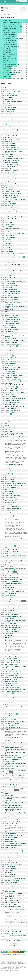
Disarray (12, 357)
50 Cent (6, 773)
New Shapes (16, 302)
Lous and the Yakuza (9, 514)
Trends (3, 1)
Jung (6, 329)
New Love (11, 896)
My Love (18, 164)
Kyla (16, 781)
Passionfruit (11, 491)
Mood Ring (10, 331)
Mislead (12, 489)
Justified (15, 849)
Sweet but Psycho (14, 178)
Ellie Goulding (12, 895)
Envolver (10, 571)
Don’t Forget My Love (14, 44)
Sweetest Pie (22, 864)
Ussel (6, 137)
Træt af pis (14, 933)
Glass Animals (8, 264)
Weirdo (10, 20)
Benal (6, 473)
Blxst (13, 558)
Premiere (15, 571)
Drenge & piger (14, 162)
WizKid (13, 781)
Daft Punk (7, 802)
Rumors (10, 115)
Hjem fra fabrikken (17, 323)
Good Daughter (12, 713)
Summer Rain (14, 837)
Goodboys (14, 122)
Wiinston (6, 367)
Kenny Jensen (15, 737)
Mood (19, 379)
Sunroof (14, 32)
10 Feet (8, 62)
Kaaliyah (6, 566)
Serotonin (12, 866)
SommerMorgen (8, 383)
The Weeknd (13, 485)
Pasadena (15, 904)
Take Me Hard (12, 481)
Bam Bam (21, 38)
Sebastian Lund (11, 650)
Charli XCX (5, 40)
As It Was (13, 172)
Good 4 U (14, 338)
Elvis (9, 927)
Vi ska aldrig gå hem (16, 677)
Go (10, 365)
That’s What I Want (12, 58)
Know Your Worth (18, 233)
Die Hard (24, 558)
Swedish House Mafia (9, 433)
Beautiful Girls (15, 823)
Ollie (6, 259)
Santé (11, 693)
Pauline (6, 702)
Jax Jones (7, 483)
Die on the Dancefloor (14, 882)
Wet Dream (9, 66)
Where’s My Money (14, 353)
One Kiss (18, 139)
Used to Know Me (12, 40)
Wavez (17, 591)
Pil (5, 95)
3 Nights (13, 681)
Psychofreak (22, 340)
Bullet (13, 36)
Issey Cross (12, 193)
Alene (10, 52)
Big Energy (10, 126)
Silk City (6, 895)
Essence (17, 900)
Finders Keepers (21, 878)
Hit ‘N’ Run (12, 121)
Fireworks (11, 570)
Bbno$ (6, 412)
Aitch (4, 68)
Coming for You (21, 398)
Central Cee (7, 727)
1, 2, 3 (7, 771)
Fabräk (6, 113)
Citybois (6, 215)
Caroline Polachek (8, 302)
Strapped (10, 355)
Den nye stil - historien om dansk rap (13, 906)
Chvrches (7, 404)
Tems (13, 900)
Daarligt (10, 113)
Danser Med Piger (8, 207)
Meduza (6, 122)
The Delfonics (8, 935)
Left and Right (20, 479)
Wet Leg (4, 66)
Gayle (6, 243)
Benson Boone (8, 218)
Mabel (6, 390)
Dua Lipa (10, 26)
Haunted (9, 42)
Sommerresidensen (9, 518)
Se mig (9, 231)
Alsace (6, 105)
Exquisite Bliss (13, 147)
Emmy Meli (7, 386)
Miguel (7, 44)
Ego (9, 414)
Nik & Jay (7, 816)
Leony (6, 249)
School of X (16, 272)
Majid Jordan (7, 837)
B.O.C (18, 78)
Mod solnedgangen (14, 816)
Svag (12, 719)
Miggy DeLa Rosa (15, 579)
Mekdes (6, 89)
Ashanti (10, 68)
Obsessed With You (15, 727)
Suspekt (13, 929)
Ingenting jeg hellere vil (12, 95)
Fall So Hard (13, 425)
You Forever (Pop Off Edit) (14, 64)
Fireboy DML (7, 749)
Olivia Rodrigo (8, 338)
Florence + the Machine (10, 164)
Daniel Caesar (21, 151)
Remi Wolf (7, 629)
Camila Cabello (6, 38)
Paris (14, 658)
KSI (5, 512)
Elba (6, 205)
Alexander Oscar (8, 93)
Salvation (10, 189)
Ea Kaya (6, 222)
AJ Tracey (14, 893)
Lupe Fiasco (16, 746)
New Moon (9, 493)
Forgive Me (20, 257)
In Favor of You (12, 277)
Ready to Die (12, 317)
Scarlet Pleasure (8, 262)
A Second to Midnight (19, 886)
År (15, 4)
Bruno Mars (5, 70)
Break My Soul (10, 24)
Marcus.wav (7, 375)
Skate (22, 70)
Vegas (11, 185)
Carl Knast (7, 203)
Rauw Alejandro (8, 348)
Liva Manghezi (11, 384)
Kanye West (7, 746)
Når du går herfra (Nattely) (12, 551)
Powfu (6, 199)
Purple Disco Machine (9, 228)
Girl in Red (7, 866)
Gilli (9, 78)
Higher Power (12, 868)
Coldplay (7, 868)
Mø (5, 247)
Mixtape (6, 825)
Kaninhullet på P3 (9, 439)
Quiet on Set (13, 629)
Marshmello (11, 752)
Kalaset (6, 293)
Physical (11, 105)
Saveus (6, 317)
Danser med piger (17, 207)
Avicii (6, 429)
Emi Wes (7, 353)
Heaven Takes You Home (10, 434)
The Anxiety (5, 72)
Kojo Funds (14, 878)
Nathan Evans (8, 809)
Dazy (10, 32)
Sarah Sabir (20, 464)
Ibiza (22, 78)
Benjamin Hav (8, 299)
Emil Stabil (7, 784)
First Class (13, 321)
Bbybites (4, 76)
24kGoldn (7, 379)
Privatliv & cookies (4, 970)
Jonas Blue (7, 788)
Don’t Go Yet (15, 857)
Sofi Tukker (7, 257)
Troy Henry (12, 591)
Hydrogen (10, 181)
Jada (10, 54)
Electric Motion (13, 46)
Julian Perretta (14, 788)
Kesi (4, 54)
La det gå (12, 166)
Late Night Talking (13, 28)
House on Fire (14, 540)
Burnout (10, 635)
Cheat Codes (7, 880)
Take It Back (15, 418)
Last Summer (14, 847)
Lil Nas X (5, 58)
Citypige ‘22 (13, 176)
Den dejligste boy (16, 299)
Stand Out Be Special (15, 291)
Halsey (12, 158)
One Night (10, 872)
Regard (6, 835)
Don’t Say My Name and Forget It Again (16, 270)
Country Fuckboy (11, 109)
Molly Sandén (8, 677)
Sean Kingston (8, 823)
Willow (16, 340)
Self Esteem (5, 64)
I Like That (10, 860)
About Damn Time (12, 359)
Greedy (10, 431)
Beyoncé (4, 24)
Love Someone (15, 723)
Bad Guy (12, 618)
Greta (6, 181)
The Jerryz (7, 176)
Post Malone (7, 335)
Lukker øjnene (12, 237)
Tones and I (7, 506)
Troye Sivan (11, 835)
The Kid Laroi (7, 510)
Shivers (12, 603)
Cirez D (6, 926)
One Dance (20, 781)
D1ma (6, 289)
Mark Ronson (7, 499)
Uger (6, 4)
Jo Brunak (19, 650)
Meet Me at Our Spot (13, 72)
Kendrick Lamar (8, 558)
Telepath (13, 273)
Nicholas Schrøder (12, 464)
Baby (14, 68)
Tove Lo (6, 352)
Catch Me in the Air (17, 601)
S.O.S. (8, 60)
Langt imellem (12, 143)
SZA (13, 436)
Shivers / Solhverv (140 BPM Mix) (19, 766)
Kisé (16, 514)
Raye (11, 377)
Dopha (6, 99)
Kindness (9, 247)
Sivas (6, 392)
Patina (4, 60)
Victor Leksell (7, 719)
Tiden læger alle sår (15, 315)
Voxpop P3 (7, 729)
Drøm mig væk (11, 289)
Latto (6, 126)
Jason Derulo (23, 770)
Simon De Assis (19, 384)
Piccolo (10, 412)
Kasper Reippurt (20, 538)
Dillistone (5, 42)
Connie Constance (19, 433)
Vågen (15, 285)
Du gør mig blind (15, 381)
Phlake (4, 62)
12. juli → (23, 9)
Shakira (6, 777)
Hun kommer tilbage (12, 329)
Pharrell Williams (23, 802)
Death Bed (20, 199)
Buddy (10, 904)
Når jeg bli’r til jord (11, 346)
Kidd (6, 226)
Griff (6, 625)
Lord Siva (10, 392)
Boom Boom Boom (14, 784)
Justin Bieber (7, 151)
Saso (6, 241)
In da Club (11, 773)
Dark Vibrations (12, 502)
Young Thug (15, 26)
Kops (6, 189)
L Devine (7, 882)
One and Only (12, 117)
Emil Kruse (7, 166)
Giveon (15, 151)
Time (19, 367)
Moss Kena (20, 568)
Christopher (7, 425)
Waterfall (15, 377)
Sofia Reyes (7, 770)
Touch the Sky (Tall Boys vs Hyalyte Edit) (16, 746)
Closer (18, 902)
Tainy (13, 420)
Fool (6, 239)
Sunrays (11, 566)
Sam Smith (7, 361)
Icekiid (4, 30)
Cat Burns (7, 365)
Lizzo (6, 115)
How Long (13, 133)
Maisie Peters (8, 400)
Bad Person (12, 283)
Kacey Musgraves (8, 849)
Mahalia (6, 893)
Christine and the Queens (19, 301)
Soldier (11, 287)
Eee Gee (7, 283)
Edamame (19, 573)
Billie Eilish (7, 618)
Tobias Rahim (6, 22)
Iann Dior (15, 379)
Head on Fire (14, 625)
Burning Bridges (12, 107)
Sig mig (11, 215)
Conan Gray (7, 273)
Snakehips (7, 591)
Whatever (9, 76)
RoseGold (15, 367)
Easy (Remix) (12, 891)
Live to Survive (10, 373)
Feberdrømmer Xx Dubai (15, 22)
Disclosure (11, 233)
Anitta (6, 571)
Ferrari (21, 579)
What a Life (15, 262)
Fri (16, 929)
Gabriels (6, 117)
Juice (9, 201)
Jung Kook (13, 479)
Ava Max (7, 178)
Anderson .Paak (11, 70)
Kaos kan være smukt (14, 293)
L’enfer (11, 154)
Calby (6, 635)
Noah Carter (7, 272)
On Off (10, 926)
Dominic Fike (7, 681)
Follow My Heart (14, 91)
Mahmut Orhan (14, 257)
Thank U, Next (13, 74)
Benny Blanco (8, 158)
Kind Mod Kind (8, 381)
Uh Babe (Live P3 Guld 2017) (14, 931)
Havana (23, 853)
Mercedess (7, 408)
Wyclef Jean (14, 777)
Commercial (12, 371)
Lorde (6, 331)
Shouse (6, 876)
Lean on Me (18, 880)
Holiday (9, 512)
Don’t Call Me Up (12, 390)
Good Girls (12, 404)
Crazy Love (14, 255)
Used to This (18, 193)
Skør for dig (14, 54)
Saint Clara (5, 20)
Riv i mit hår (11, 725)
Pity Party (11, 99)
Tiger (11, 504)
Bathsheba (7, 121)
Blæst (6, 201)
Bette (6, 295)
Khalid (16, 158)
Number (14, 93)
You (21, 835)
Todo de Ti (15, 348)
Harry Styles (5, 28)
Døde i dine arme (12, 130)
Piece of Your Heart (22, 122)
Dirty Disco (22, 272)
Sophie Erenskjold (13, 466)
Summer (13, 795)
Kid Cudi (16, 812)
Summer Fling (14, 841)
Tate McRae (7, 319)
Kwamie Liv (7, 91)
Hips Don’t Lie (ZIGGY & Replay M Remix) (15, 778)
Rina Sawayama (8, 601)
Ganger (6, 251)
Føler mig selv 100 (17, 671)
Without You (14, 510)
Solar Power (11, 833)
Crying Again (12, 313)
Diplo (4, 44)
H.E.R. (14, 902)
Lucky (9, 241)
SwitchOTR (7, 398)
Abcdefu (10, 243)
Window (8, 56)
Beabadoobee (14, 199)
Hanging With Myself (12, 34)
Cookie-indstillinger (15, 970)
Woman (11, 898)
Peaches (7, 152)
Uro (5, 346)
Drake (6, 491)
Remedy (10, 249)
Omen (20, 819)
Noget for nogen (12, 702)
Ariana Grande (6, 74)
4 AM (10, 222)
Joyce (6, 231)
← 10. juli (23, 7)
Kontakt (10, 970)
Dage (2, 4)
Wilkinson (7, 193)
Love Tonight (12, 876)
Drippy (8, 30)
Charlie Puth (7, 133)
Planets (12, 712)
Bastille (6, 752)
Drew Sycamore (6, 46)
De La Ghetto (17, 770)
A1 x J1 (15, 398)
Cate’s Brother (15, 400)
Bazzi (6, 860)
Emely (4, 48)
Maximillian (7, 197)
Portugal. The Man (9, 410)
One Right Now (21, 485)
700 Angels (10, 205)
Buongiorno (10, 226)
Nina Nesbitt (7, 841)
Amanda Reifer (18, 558)
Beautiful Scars (14, 197)
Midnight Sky (14, 209)
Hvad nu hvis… (8, 637)
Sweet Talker (19, 888)
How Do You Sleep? (14, 361)
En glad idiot (13, 203)
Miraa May (7, 884)
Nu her (9, 473)
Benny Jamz (5, 78)
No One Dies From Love (14, 352)
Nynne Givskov (11, 538)
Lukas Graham (8, 723)
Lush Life (14, 858)
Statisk (6, 468)
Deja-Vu (14, 597)
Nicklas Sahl (7, 291)
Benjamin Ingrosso (7, 36)
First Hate (7, 371)
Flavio (4, 50)
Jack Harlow (7, 321)
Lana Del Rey (8, 792)
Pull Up (10, 475)
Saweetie (7, 902)
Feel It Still (16, 410)
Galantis (13, 888)
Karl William (5, 52)
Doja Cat (7, 185)
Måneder (11, 4)
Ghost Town (14, 218)
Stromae (6, 154)
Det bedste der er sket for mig (17, 375)
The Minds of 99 (8, 191)
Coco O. (6, 287)
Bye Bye (11, 251)
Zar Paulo (7, 504)
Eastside (20, 158)
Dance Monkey (14, 506)
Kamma (6, 313)
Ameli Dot (5, 34)
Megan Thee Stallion (14, 864)
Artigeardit (7, 285)
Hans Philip (7, 162)
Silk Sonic (18, 70)
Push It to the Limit (17, 392)
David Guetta (7, 812)
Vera (11, 658)
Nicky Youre (5, 32)
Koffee (6, 475)
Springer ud (10, 137)
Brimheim (7, 147)
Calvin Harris (5, 26)
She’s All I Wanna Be (15, 319)
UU (12, 42)
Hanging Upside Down (14, 89)
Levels (9, 429)
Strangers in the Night (16, 183)
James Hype (7, 579)
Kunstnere (20, 4)
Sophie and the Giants (19, 228)
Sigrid (6, 107)
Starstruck (14, 874)
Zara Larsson (7, 847)
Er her (14, 782)
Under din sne (16, 191)
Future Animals (8, 255)
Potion (21, 26)
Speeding (8, 50)
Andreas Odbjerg (8, 323)
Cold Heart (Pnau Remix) (20, 843)
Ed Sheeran (15, 38)
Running (8, 48)
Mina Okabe (7, 213)
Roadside (20, 893)
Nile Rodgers (15, 802)
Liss (6, 109)
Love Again (12, 839)
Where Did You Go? (21, 483)
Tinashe (13, 880)
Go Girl (18, 884)
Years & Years (8, 874)
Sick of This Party (12, 259)
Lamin (4, 56)
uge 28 (9, 14)
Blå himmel (19, 757)
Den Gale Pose (8, 933)
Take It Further (14, 213)
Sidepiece (10, 797)
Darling (9, 295)
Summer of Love (19, 420)
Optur (10, 468)
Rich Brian (14, 573)
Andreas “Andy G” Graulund (11, 954)
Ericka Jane (7, 183)
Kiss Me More (18, 436)
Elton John (7, 843)
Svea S (6, 143)
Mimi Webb (7, 540)
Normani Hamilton (17, 666)
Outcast (9, 239)
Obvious (12, 408)
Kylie (13, 886)
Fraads (6, 130)
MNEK (14, 483)
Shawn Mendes (8, 420)
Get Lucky (8, 803)
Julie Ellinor (7, 357)
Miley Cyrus (7, 209)
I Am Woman (13, 386)
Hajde (24, 605)
